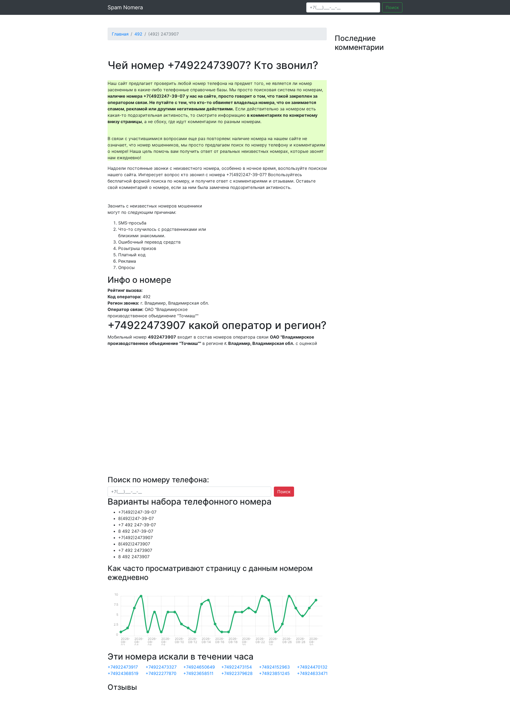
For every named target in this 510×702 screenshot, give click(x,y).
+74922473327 (161, 667)
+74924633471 (312, 673)
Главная (120, 34)
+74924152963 (274, 667)
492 (138, 34)
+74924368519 (123, 673)
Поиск (392, 7)
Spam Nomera (125, 7)
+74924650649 (199, 667)
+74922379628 (237, 673)
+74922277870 (161, 673)
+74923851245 (274, 673)
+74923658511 (198, 673)
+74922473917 (123, 667)
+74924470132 (312, 667)
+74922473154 (236, 667)
